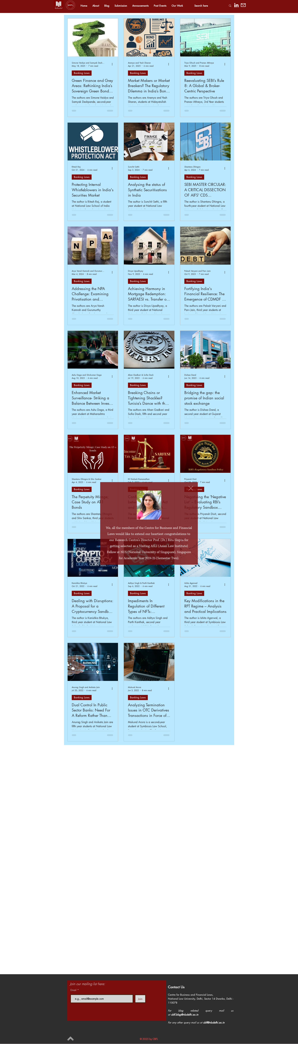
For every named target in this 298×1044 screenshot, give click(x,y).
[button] (190, 488)
